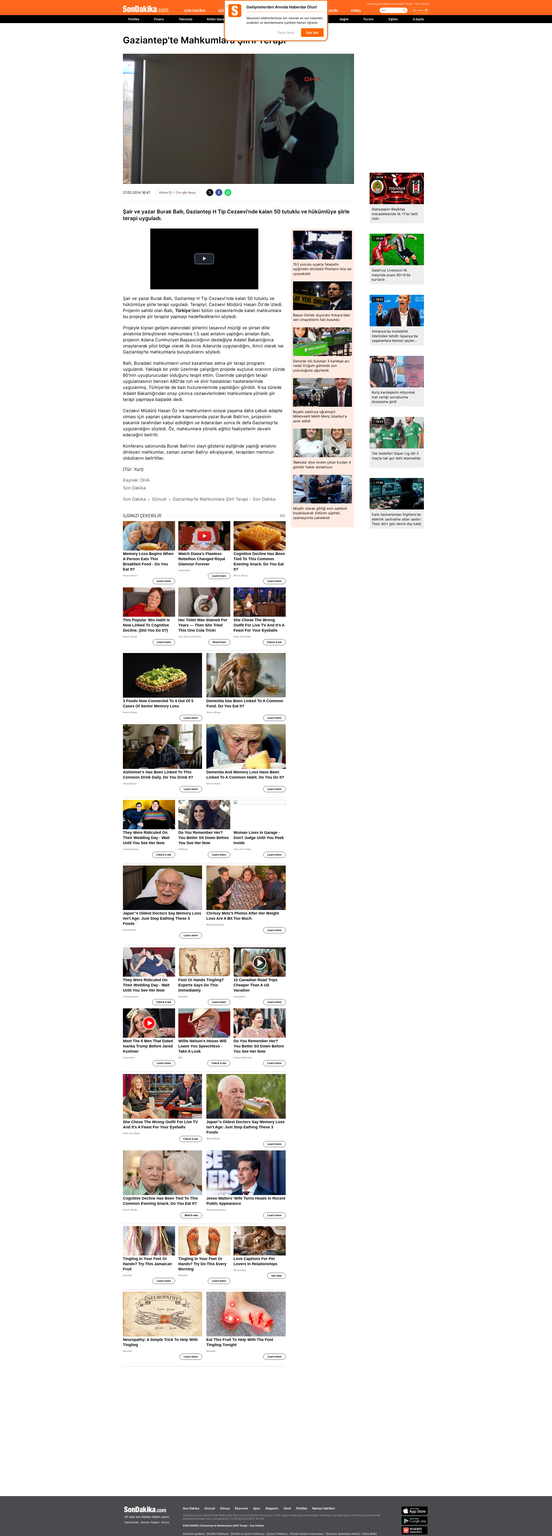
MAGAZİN (329, 10)
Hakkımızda (131, 1522)
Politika (133, 19)
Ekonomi (241, 1508)
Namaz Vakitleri (323, 1508)
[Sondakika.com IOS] (414, 1510)
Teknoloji (185, 19)
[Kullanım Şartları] (193, 1533)
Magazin (271, 1508)
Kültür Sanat (216, 19)
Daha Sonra (286, 33)
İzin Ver (312, 32)
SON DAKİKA (194, 10)
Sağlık (344, 19)
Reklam (145, 1522)
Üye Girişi (417, 10)
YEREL (356, 10)
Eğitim (393, 19)
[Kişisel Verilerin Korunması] (306, 1533)
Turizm (368, 19)
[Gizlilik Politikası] (217, 1533)
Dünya (225, 1508)
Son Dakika (191, 1508)
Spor (256, 1508)
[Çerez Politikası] (277, 1533)
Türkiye (183, 310)
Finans (159, 19)
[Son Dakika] (145, 9)
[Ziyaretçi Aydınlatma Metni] (343, 1533)
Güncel (209, 1508)
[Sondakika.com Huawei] (414, 1530)
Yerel (287, 1508)
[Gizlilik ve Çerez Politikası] (247, 1533)
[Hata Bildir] (369, 1533)
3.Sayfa (418, 19)
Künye (165, 1522)
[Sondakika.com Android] (414, 1520)
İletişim (155, 1522)
